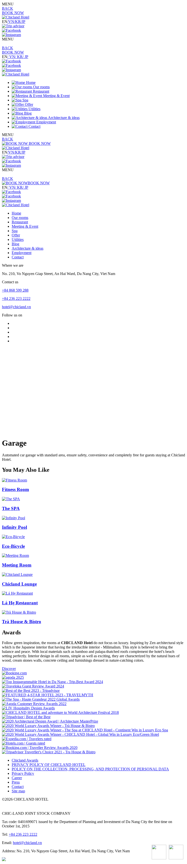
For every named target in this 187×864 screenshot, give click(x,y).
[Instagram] (11, 35)
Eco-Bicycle (13, 546)
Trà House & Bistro (21, 621)
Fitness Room (15, 489)
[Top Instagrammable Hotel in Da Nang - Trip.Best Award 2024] (52, 682)
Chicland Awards (25, 760)
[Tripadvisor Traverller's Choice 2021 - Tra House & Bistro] (48, 752)
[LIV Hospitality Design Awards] (28, 708)
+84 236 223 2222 (16, 298)
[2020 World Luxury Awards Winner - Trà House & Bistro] (48, 726)
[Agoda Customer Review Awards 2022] (34, 704)
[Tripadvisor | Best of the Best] (26, 717)
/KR (17, 22)
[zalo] (176, 852)
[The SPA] (11, 499)
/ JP (25, 57)
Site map (18, 791)
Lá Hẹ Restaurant (20, 602)
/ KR (19, 57)
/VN (10, 22)
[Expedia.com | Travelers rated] (26, 739)
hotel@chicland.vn (16, 307)
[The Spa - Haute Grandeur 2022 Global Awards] (41, 699)
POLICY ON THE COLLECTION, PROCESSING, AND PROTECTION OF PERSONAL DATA (90, 769)
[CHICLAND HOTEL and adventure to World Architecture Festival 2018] (60, 712)
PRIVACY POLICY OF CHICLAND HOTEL (48, 765)
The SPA (11, 508)
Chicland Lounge (19, 584)
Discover (9, 669)
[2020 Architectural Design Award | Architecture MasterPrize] (50, 721)
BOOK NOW (13, 13)
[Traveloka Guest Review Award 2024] (33, 686)
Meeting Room (16, 565)
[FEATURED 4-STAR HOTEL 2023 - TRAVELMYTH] (47, 695)
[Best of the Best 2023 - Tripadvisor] (31, 690)
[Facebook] (11, 30)
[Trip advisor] (13, 26)
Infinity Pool (14, 527)
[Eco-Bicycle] (13, 537)
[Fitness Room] (14, 480)
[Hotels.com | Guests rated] (23, 743)
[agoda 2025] (13, 677)
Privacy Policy (23, 773)
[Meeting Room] (15, 555)
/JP (23, 22)
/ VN (11, 57)
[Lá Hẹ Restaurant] (17, 593)
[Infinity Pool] (13, 518)
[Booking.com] (14, 673)
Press (16, 782)
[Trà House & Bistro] (19, 612)
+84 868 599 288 (15, 290)
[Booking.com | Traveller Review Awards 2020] (39, 748)
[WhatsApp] (159, 852)
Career (17, 778)
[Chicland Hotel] (15, 17)
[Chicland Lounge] (17, 574)
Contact (18, 787)
